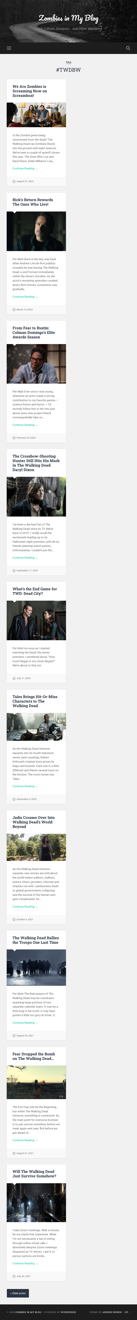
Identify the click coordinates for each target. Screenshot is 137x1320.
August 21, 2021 (25, 1153)
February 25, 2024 (26, 437)
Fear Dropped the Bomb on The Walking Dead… (34, 1056)
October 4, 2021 (25, 919)
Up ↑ (127, 1312)
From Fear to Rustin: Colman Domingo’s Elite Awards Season (34, 332)
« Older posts (18, 1293)
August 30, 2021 (25, 1035)
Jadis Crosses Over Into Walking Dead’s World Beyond (34, 822)
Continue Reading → (25, 168)
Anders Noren (112, 1312)
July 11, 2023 (24, 678)
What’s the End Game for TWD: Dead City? (35, 591)
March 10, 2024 (25, 309)
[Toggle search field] (128, 48)
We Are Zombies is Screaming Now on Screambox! (30, 91)
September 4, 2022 (27, 799)
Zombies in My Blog (68, 18)
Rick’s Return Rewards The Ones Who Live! (33, 202)
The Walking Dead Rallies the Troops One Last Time (36, 940)
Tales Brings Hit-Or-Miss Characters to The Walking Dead (35, 701)
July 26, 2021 (24, 1276)
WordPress (68, 1312)
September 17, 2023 (27, 570)
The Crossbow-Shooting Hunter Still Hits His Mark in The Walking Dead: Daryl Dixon (36, 463)
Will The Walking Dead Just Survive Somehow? (34, 1173)
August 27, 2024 (25, 181)
